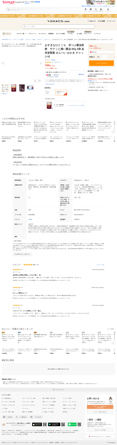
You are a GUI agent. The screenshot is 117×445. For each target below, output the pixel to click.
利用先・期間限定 (54, 76)
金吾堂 (30, 219)
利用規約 (51, 442)
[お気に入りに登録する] (39, 81)
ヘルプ (113, 6)
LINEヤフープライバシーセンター (39, 442)
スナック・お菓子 (18, 39)
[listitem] (12, 398)
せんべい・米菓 (30, 39)
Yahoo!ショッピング (7, 442)
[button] (104, 57)
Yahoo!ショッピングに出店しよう (101, 6)
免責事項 (57, 442)
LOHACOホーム (6, 39)
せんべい (40, 39)
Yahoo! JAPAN (86, 6)
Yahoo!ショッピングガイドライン (69, 442)
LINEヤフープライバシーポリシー (21, 442)
